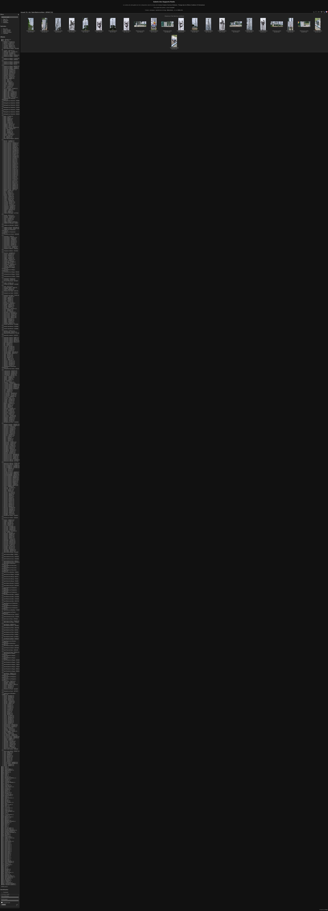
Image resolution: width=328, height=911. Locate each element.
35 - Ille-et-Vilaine (7, 802)
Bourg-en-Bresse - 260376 (10, 160)
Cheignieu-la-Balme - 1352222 (11, 248)
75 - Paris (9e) (6, 860)
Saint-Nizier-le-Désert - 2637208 (11, 647)
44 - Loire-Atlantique (7, 811)
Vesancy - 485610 (8, 733)
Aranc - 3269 (6, 80)
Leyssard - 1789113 (8, 398)
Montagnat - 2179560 (8, 445)
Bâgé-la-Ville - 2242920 (9, 92)
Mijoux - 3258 (7, 437)
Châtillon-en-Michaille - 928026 (11, 225)
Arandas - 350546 (7, 84)
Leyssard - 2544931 (8, 45)
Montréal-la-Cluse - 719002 (10, 457)
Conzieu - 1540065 (8, 265)
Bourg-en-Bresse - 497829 (10, 163)
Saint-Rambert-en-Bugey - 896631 (12, 671)
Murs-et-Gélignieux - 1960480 (10, 466)
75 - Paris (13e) (6, 845)
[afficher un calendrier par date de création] (324, 12)
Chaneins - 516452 (8, 217)
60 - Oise (5, 825)
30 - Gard (5, 796)
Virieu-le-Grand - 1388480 (10, 762)
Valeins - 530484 (7, 727)
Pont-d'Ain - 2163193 (8, 528)
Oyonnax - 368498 (8, 495)
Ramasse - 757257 (8, 538)
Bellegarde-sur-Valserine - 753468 (12, 109)
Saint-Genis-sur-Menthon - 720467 (12, 610)
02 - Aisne (5, 766)
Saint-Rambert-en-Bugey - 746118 (11, 666)
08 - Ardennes (6, 772)
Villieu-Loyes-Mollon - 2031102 (11, 749)
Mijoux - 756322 (7, 441)
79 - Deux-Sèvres (7, 864)
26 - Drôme (5, 791)
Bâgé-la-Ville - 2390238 (9, 94)
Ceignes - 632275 (8, 197)
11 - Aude (5, 775)
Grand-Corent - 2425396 (9, 313)
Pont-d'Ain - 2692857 (8, 54)
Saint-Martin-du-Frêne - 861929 (11, 632)
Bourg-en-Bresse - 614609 (10, 176)
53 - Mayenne (6, 820)
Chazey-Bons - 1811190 (9, 240)
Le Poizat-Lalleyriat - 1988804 (11, 384)
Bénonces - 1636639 (8, 128)
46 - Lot (4, 813)
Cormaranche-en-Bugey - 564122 (11, 272)
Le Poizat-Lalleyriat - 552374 (10, 387)
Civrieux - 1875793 (8, 254)
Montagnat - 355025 (8, 447)
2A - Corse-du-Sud (7, 794)
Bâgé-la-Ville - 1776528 (9, 91)
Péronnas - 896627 (8, 512)
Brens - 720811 (7, 191)
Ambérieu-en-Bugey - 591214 (10, 64)
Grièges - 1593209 (8, 319)
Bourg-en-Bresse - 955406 (10, 186)
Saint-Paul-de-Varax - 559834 (10, 652)
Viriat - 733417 (7, 759)
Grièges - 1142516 (8, 318)
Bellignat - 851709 (8, 126)
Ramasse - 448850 (8, 534)
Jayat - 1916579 (7, 355)
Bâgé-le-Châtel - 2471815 (10, 97)
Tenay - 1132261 (7, 704)
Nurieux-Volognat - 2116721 (10, 478)
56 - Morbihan (6, 822)
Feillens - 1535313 (8, 305)
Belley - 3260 (7, 117)
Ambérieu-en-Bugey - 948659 (10, 68)
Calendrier (5, 33)
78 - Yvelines (6, 863)
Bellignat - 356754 (8, 125)
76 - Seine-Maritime (7, 861)
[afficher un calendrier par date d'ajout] (321, 12)
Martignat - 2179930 (8, 419)
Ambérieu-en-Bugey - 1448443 (10, 56)
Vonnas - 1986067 (8, 765)
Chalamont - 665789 (8, 208)
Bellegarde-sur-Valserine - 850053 (12, 111)
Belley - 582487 (7, 118)
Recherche (5, 20)
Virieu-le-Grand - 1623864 (10, 763)
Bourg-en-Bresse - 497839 (10, 164)
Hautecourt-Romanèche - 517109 (11, 333)
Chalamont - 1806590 (9, 207)
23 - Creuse (5, 787)
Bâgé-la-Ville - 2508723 (9, 95)
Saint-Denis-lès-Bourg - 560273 (11, 576)
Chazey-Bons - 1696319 (9, 238)
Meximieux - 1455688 (9, 429)
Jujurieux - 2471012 (8, 362)
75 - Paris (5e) (6, 855)
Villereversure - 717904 (9, 747)
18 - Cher (5, 783)
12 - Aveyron (6, 776)
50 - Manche (6, 817)
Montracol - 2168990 (8, 453)
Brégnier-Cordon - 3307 (9, 189)
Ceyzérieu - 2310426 (8, 205)
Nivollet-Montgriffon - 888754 (10, 475)
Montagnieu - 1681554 (9, 449)
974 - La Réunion (7, 882)
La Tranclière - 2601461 (9, 375)
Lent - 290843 (7, 392)
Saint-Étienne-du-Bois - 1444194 (11, 598)
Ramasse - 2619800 (8, 533)
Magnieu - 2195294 (8, 403)
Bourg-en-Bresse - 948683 (10, 185)
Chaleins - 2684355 (8, 209)
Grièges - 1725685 (8, 320)
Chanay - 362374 (8, 215)
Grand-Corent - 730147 (9, 314)
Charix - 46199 (7, 220)
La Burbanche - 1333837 (9, 372)
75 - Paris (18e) (6, 851)
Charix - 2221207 (8, 219)
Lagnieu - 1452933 (8, 376)
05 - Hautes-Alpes (7, 769)
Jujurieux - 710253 (8, 365)
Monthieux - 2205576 (8, 452)
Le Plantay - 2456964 (8, 383)
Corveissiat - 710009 (8, 279)
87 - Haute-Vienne (7, 872)
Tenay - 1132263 (7, 705)
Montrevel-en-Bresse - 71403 (10, 464)
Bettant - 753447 (7, 135)
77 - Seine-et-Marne (7, 862)
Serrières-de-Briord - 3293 (10, 684)
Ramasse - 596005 (8, 537)
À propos (5, 21)
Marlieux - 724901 (8, 414)
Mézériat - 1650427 (8, 435)
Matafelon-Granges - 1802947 (11, 424)
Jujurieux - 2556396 (8, 363)
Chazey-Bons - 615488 (9, 244)
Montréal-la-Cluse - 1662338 (10, 454)
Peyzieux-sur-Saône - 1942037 (11, 517)
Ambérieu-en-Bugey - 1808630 (10, 59)
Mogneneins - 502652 (9, 443)
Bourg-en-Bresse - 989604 (10, 188)
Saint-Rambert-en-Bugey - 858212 (12, 668)
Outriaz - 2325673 (8, 491)
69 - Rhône (5, 835)
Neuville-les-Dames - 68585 (10, 473)
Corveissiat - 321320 (8, 278)
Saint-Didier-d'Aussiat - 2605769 (11, 585)
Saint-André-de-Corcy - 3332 (10, 561)
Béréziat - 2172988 (8, 134)
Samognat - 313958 (8, 682)
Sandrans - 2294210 (8, 683)
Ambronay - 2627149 (8, 72)
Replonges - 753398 (8, 539)
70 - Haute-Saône (7, 836)
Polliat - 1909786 (7, 523)
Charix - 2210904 (8, 218)
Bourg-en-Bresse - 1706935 (10, 149)
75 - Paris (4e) (6, 854)
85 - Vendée (5, 870)
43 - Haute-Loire (6, 810)
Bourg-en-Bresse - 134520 (10, 146)
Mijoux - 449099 (7, 438)
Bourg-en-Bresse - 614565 (10, 169)
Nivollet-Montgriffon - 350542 (10, 474)
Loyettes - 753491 (8, 402)
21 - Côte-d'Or (6, 785)
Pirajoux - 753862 (8, 521)
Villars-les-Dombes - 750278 (10, 737)
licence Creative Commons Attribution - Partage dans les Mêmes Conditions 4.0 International (182, 5)
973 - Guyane (6, 881)
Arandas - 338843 (7, 82)
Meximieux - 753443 (8, 433)
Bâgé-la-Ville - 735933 (9, 96)
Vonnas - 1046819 (8, 764)
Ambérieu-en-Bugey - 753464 (10, 67)
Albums (2, 37)
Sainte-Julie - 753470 (8, 681)
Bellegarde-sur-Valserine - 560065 (12, 102)
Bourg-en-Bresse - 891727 (10, 181)
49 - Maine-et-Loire (7, 816)
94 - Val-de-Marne (7, 877)
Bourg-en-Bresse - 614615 (10, 178)
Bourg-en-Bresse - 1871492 (10, 153)
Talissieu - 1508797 (8, 702)
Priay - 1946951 (7, 532)
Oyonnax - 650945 (8, 498)
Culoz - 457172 (7, 286)
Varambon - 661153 (8, 730)
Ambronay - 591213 (8, 74)
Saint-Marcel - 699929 (9, 624)
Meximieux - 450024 (8, 431)
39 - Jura (5, 806)
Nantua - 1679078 (8, 468)
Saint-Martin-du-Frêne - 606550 (11, 630)
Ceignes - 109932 (8, 196)
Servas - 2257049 (8, 686)
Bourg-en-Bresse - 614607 (10, 175)
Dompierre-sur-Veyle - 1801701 (11, 290)
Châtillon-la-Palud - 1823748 (10, 227)
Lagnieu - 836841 (8, 379)
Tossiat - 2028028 (8, 721)
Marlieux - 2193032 (8, 413)
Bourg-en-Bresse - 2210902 (10, 157)
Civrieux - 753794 (8, 256)
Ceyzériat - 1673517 (8, 201)
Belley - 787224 (7, 121)
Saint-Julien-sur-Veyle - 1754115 (11, 622)
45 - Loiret (5, 812)
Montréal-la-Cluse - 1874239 (10, 455)
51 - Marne (5, 819)
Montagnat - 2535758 (8, 446)
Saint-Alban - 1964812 (9, 549)
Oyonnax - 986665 (8, 506)
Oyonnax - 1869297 (8, 494)
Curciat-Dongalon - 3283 (9, 287)
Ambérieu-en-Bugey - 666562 (10, 66)
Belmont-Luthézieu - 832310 (10, 127)
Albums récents (6, 31)
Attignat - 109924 (7, 89)
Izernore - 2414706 (8, 349)
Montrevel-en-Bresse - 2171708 (11, 461)
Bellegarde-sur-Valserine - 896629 (12, 114)
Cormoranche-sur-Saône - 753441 (12, 276)
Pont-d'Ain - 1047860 (8, 526)
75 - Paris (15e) (6, 847)
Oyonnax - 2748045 (8, 42)
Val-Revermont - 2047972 (9, 724)
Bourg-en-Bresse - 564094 (10, 167)
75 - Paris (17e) (6, 850)
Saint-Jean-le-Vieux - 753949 (10, 621)
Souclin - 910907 (7, 698)
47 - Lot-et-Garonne (7, 814)
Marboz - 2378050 (8, 410)
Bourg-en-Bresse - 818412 (10, 180)
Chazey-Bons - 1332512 (9, 237)
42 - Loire (5, 809)
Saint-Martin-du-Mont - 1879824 (11, 636)
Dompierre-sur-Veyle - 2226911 (11, 293)
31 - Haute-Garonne (7, 797)
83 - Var (4, 867)
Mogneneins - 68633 (8, 444)
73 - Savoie (5, 840)
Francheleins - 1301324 (9, 308)
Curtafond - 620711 (8, 288)
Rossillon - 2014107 (8, 547)
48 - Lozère (5, 815)
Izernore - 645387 (8, 350)
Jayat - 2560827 (7, 357)
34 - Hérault (5, 801)
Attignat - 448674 (7, 90)
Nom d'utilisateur (5, 896)
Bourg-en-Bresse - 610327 (10, 168)
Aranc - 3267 (6, 79)
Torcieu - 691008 (7, 718)
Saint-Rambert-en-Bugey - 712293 (12, 662)
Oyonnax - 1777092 (8, 492)
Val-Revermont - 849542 (9, 726)
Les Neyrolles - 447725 (9, 394)
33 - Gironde (6, 800)
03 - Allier (5, 767)
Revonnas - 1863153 (8, 541)
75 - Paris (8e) (6, 859)
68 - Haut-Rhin (6, 834)
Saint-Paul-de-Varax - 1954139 (11, 650)
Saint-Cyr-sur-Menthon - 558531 (11, 572)
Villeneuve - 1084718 (8, 743)
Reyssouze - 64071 (8, 545)
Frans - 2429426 (7, 309)
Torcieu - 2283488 (8, 717)
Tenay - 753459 (7, 710)
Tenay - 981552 (7, 714)
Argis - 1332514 (7, 87)
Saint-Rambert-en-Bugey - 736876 (12, 664)
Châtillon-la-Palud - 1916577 (10, 228)
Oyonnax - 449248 (8, 497)
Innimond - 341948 (8, 346)
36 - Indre (5, 803)
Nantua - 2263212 (8, 469)
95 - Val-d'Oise (6, 879)
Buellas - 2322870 (8, 194)
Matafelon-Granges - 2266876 (11, 425)
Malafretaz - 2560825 (8, 408)
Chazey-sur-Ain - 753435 (9, 247)
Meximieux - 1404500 (9, 428)
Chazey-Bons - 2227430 (9, 241)
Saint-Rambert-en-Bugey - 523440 (12, 660)
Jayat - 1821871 (7, 354)
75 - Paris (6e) (6, 856)
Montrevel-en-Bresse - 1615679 (11, 459)
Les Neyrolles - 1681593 (9, 393)
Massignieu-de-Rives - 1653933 (11, 422)
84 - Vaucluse (6, 869)
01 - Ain (4, 40)
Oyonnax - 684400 (8, 501)
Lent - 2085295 (7, 390)
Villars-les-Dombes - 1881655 (10, 736)
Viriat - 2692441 (7, 756)
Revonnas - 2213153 (8, 543)
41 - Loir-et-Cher (7, 807)
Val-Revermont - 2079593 (9, 725)
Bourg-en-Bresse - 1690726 (10, 148)
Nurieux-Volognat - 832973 (10, 485)
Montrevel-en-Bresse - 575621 (11, 463)
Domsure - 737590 (8, 296)
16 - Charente (6, 781)
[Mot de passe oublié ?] (17, 905)
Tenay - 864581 (7, 713)
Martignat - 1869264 (8, 417)
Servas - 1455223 (8, 685)
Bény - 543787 (7, 130)
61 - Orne (5, 826)
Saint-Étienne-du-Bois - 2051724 (11, 601)
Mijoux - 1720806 (8, 436)
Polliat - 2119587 (7, 524)
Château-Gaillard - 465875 (10, 221)
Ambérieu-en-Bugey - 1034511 (10, 55)
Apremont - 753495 (7, 77)
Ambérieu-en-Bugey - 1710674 (10, 58)
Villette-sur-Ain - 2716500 (9, 51)
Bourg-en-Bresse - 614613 (10, 177)
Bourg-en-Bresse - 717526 (10, 179)
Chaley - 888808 (7, 211)
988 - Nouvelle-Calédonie (9, 884)
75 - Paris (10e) (6, 842)
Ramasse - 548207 (8, 536)
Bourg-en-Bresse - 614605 (10, 174)
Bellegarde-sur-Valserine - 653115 (11, 105)
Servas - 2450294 (8, 687)
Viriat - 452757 (7, 757)
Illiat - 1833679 (7, 344)
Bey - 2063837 (7, 137)
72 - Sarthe (5, 839)
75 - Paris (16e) (6, 849)
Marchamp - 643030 (8, 412)
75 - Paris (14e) (6, 846)
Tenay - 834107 (7, 711)
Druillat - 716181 (7, 302)
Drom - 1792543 (7, 300)
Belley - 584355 (7, 119)
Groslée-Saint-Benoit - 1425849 (11, 326)
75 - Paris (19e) (6, 852)
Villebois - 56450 (7, 740)
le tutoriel (172, 7)
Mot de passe (4, 899)
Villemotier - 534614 (8, 742)
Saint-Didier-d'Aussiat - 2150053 (11, 583)
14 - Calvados (6, 779)
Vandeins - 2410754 (8, 729)
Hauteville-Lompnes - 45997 (10, 337)
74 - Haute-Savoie (7, 841)
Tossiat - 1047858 (8, 720)
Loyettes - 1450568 (8, 399)
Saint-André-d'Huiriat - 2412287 (11, 552)
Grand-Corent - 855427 (9, 316)
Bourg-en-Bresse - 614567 (10, 170)
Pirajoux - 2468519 (8, 519)
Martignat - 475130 (8, 421)
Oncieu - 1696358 (8, 486)
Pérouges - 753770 (8, 514)
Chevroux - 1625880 (8, 253)
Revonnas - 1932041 (8, 542)
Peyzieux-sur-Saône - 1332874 (11, 515)
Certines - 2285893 (8, 200)
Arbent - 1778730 (7, 85)
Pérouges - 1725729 (8, 513)
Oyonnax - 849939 (8, 504)
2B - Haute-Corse (7, 795)
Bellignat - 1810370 (8, 124)
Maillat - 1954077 (8, 404)
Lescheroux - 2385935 (9, 396)
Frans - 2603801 (7, 310)
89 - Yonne (5, 873)
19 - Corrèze (6, 784)
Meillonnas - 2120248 (9, 427)
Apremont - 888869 (7, 78)
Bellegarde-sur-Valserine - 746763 (12, 107)
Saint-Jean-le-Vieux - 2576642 (11, 618)
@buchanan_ (170, 10)
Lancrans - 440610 (8, 382)
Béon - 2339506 (7, 133)
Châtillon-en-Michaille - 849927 (11, 223)
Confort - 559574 (7, 263)
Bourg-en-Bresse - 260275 (10, 159)
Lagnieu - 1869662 (8, 377)
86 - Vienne (5, 871)
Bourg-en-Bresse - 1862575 (10, 151)
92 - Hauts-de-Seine (7, 875)
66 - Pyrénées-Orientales (8, 832)
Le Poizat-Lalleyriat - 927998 (10, 388)
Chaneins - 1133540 (8, 216)
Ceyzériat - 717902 (8, 204)
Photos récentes (7, 30)
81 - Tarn (5, 866)
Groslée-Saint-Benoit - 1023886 (11, 324)
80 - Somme (5, 865)
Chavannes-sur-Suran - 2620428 (11, 234)
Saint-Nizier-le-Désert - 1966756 (11, 645)
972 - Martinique (6, 880)
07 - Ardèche (6, 771)
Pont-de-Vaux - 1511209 (9, 531)
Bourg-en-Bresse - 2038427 (10, 154)
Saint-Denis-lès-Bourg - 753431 (11, 578)
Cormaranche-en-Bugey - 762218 (11, 274)
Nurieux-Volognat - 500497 (10, 482)
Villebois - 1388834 (8, 739)
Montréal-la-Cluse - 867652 (10, 458)
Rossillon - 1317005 (8, 546)
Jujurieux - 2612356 (8, 364)
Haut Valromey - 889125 (9, 332)
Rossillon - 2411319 (8, 548)
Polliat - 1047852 (7, 522)
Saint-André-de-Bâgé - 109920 (11, 554)
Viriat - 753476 (7, 760)
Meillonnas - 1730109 (9, 426)
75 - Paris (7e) (6, 857)
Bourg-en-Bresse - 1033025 (10, 143)
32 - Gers (5, 799)
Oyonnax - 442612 (8, 496)
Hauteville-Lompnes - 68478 (10, 339)
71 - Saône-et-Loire (7, 837)
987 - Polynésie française (9, 883)
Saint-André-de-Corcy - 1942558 (11, 558)
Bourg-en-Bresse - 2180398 (10, 156)
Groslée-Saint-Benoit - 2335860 (11, 328)
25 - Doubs (5, 790)
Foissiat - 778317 (8, 307)
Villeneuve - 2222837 (8, 744)
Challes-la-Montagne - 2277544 (11, 213)
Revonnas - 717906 (8, 544)
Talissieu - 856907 (8, 703)
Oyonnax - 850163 (8, 505)
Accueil (23, 12)
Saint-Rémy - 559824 (8, 673)
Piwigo (326, 909)
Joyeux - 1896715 (8, 359)
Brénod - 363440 (7, 190)
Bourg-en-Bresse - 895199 (10, 183)
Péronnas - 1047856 (8, 507)
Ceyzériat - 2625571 (8, 203)
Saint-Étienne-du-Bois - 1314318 (11, 596)
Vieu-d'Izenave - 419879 (9, 734)
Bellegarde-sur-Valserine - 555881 (12, 100)
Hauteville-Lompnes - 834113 (10, 342)
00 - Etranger (6, 39)
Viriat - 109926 (7, 754)
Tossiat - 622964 (7, 723)
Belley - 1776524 (7, 116)
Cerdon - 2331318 (8, 198)
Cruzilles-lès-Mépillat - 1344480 (11, 284)
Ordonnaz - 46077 (8, 488)
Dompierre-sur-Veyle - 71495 (10, 295)
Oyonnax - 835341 (8, 503)
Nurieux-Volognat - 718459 (10, 484)
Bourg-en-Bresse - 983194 (10, 187)
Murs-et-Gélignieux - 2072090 (10, 467)
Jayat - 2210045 (7, 356)
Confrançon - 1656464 (9, 264)
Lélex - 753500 (7, 389)
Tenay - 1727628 (7, 707)
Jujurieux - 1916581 (8, 360)
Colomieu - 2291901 (8, 259)
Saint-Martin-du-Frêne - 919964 (11, 634)
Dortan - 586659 (7, 298)
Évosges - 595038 (8, 304)
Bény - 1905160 (7, 129)
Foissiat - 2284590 (8, 306)
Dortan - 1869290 (8, 297)
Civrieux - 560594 (8, 255)
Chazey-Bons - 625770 (9, 245)
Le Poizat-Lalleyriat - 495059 (10, 386)
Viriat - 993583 (7, 761)
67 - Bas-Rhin (6, 833)
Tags (4, 19)
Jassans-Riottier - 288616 (9, 353)
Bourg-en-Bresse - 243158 (10, 158)
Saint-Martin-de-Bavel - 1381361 (11, 625)
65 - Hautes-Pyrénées (8, 831)
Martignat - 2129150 (8, 418)
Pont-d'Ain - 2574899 (8, 52)
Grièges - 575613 (8, 322)
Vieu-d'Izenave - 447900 (9, 735)
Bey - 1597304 (7, 136)
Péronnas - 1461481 (8, 508)
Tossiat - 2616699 (8, 722)
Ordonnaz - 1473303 (8, 487)
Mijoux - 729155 (7, 439)
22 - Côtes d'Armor (7, 786)
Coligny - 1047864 (8, 257)
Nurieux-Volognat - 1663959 (10, 476)
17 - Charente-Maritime (8, 782)
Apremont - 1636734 (8, 76)
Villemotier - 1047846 (8, 741)
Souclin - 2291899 (8, 696)
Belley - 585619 (7, 120)
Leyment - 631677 (8, 397)
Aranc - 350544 (7, 81)
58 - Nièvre (5, 823)
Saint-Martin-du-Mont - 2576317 (11, 638)
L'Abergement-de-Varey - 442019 (11, 368)
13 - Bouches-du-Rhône (8, 777)
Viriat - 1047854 (7, 753)
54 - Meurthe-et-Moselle (8, 821)
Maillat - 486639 (7, 406)
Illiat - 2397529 (7, 345)
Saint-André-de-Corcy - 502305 (11, 562)
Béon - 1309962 (7, 131)
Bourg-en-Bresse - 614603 (10, 173)
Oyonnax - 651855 (8, 499)
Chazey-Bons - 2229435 (9, 243)
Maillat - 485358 (7, 405)
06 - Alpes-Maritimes (7, 770)
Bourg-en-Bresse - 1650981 (10, 147)
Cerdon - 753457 (7, 199)
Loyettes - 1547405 (8, 400)
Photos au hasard (7, 32)
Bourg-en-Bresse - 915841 (10, 184)
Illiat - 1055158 (7, 343)
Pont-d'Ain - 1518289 (8, 527)
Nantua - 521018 (7, 471)
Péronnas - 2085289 (8, 509)
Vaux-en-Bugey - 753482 (9, 731)
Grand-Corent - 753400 (9, 315)
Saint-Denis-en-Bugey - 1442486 (11, 574)
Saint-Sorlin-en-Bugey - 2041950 (11, 48)
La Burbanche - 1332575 (9, 370)
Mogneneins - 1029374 (9, 442)
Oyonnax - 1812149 (8, 493)
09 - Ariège (5, 773)
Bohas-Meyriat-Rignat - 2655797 (11, 138)
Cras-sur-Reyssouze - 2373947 (11, 280)
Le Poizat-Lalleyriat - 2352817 (11, 385)
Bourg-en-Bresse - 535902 (10, 165)
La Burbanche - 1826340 (9, 373)
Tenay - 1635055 (7, 706)
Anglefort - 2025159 (8, 75)
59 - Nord (5, 824)
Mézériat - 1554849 (8, 434)
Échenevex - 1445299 (9, 303)
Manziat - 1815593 (8, 409)
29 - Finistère (6, 793)
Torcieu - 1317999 (8, 715)
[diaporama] (319, 12)
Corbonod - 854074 (8, 266)
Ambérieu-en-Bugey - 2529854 (10, 62)
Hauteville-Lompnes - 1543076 (11, 335)
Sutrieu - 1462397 (8, 700)
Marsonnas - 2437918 (9, 416)
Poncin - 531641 (7, 525)
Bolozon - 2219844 (8, 140)
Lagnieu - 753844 (8, 378)
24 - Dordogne (6, 789)
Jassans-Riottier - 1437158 (10, 352)
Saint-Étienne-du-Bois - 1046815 (11, 594)
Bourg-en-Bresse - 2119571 (10, 155)
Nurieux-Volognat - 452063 (10, 481)
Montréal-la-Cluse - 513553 (10, 456)
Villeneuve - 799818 (8, 746)
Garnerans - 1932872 (8, 312)
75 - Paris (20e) (6, 853)
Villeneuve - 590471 (8, 745)
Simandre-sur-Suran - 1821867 (11, 688)
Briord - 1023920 (7, 193)
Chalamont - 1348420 (9, 206)
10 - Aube (5, 774)
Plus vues (5, 28)
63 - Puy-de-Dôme (7, 829)
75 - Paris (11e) (6, 843)
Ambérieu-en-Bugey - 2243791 (10, 61)
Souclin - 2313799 (8, 697)
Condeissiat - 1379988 (9, 261)
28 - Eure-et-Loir (6, 792)
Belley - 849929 (7, 123)
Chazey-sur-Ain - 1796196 (10, 246)
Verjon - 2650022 (8, 732)
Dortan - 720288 (7, 299)
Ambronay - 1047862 (8, 69)
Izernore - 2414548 (8, 348)
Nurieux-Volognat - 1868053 (10, 477)
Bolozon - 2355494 (8, 141)
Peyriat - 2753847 (8, 44)
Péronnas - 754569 (8, 511)
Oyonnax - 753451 (8, 502)
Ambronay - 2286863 (8, 71)
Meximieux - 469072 (8, 432)
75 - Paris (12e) (6, 844)
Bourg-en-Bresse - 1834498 (10, 150)
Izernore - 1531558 (8, 347)
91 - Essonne (6, 874)
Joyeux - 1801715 (8, 358)
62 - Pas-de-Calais (7, 827)
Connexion (5, 892)
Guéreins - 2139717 (8, 330)
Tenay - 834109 (7, 712)
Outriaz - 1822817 (8, 489)
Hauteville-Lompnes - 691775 (10, 340)
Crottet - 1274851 (8, 283)
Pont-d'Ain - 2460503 (8, 529)
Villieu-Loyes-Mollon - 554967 (11, 751)
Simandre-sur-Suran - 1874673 (11, 691)
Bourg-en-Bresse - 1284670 (10, 145)
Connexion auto (6, 902)
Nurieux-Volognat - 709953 (10, 483)
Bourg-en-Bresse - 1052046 (10, 144)
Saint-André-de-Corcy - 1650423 (11, 556)
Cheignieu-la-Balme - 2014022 (11, 250)
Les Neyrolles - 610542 (9, 395)
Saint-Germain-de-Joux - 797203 (11, 616)
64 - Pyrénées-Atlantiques (9, 830)
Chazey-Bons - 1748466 (9, 239)
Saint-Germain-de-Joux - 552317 (11, 614)
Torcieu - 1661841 (8, 716)
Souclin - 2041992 (8, 695)
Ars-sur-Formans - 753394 (9, 88)
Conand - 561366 (8, 260)
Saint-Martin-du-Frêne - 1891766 (11, 627)
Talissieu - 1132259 (8, 701)
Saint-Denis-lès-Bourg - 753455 (11, 581)
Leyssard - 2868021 (8, 46)
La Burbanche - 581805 (9, 374)
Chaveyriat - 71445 (8, 236)
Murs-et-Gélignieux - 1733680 (10, 465)
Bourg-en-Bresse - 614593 (10, 171)
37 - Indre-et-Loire (7, 804)
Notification (5, 22)
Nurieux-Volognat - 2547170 (10, 479)
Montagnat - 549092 (8, 448)
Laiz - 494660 (7, 380)
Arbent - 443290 (7, 86)
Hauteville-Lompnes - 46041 (10, 338)
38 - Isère (5, 805)
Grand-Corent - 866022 (9, 317)
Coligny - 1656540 (8, 258)
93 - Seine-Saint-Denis (8, 876)
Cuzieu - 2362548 (8, 289)
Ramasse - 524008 (8, 535)
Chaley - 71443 (7, 210)
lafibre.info (180, 10)
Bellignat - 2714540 (8, 41)
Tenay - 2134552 (7, 708)
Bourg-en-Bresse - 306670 (10, 161)
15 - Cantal (5, 780)
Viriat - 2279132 (7, 755)
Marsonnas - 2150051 (9, 415)
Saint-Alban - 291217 (8, 551)
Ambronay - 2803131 (8, 47)
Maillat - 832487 (7, 407)
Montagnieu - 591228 (8, 451)
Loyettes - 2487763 (8, 50)
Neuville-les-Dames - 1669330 (11, 472)
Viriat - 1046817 (7, 752)
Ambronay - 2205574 (8, 70)
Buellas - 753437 (7, 195)
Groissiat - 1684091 (8, 323)
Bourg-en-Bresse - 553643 (10, 166)
